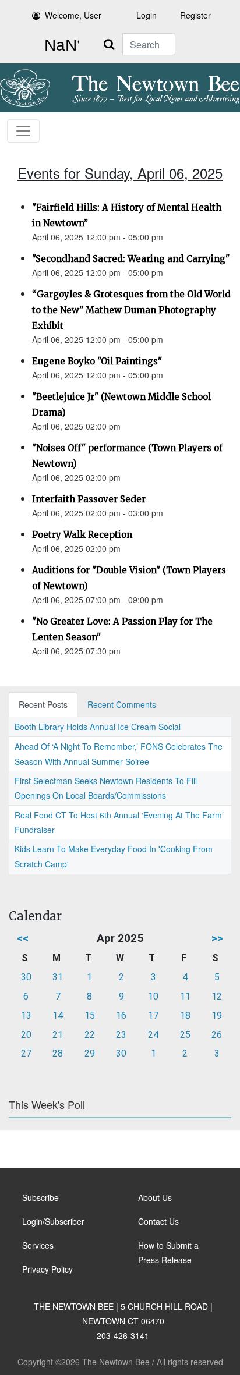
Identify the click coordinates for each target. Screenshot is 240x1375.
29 (89, 1053)
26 (216, 1034)
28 (57, 1053)
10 (153, 996)
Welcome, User (73, 15)
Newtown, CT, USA (59, 45)
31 (57, 977)
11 (185, 996)
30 (26, 977)
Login (146, 15)
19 (216, 1015)
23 (121, 1034)
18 (185, 1015)
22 (89, 1034)
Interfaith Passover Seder (89, 499)
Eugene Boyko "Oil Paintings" (97, 361)
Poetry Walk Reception (82, 534)
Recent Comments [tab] (121, 704)
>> (217, 938)
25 (185, 1034)
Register (195, 15)
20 (26, 1034)
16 (121, 1015)
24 (153, 1034)
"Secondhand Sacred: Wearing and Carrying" (131, 258)
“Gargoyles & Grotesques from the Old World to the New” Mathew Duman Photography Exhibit (131, 310)
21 (57, 1034)
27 (26, 1053)
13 (26, 1015)
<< (23, 938)
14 (57, 1015)
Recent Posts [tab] (43, 704)
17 (153, 1015)
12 (216, 996)
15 (89, 1015)
